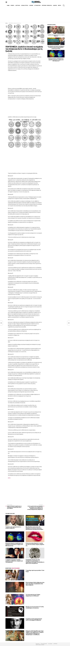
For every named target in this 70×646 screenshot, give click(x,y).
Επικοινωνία (38, 643)
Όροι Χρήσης (50, 643)
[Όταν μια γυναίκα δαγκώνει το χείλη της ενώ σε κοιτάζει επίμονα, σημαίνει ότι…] (35, 536)
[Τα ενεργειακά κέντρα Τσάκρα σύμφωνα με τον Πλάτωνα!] (14, 599)
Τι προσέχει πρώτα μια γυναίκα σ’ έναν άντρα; (35, 571)
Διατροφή (17, 5)
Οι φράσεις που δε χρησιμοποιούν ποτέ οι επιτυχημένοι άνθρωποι (34, 619)
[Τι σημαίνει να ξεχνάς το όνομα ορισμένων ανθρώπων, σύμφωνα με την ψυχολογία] (14, 553)
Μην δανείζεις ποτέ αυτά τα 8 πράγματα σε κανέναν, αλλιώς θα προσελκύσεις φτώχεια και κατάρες (34, 528)
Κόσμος (12, 5)
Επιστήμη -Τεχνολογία (47, 5)
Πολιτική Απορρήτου (44, 643)
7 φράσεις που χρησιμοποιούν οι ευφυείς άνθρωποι (13, 527)
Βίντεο (59, 5)
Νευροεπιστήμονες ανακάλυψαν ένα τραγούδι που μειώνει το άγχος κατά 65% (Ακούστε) (14, 544)
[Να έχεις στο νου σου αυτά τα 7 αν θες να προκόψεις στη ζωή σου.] (14, 611)
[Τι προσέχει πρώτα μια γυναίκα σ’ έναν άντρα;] (14, 575)
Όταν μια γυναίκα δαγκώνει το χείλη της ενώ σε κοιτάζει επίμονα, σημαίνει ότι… (35, 544)
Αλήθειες (31, 5)
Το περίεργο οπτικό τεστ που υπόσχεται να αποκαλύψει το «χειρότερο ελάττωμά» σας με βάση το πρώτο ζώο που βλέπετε (35, 561)
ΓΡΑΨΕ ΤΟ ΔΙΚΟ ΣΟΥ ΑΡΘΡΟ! (40, 644)
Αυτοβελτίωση (37, 5)
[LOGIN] (6, 2)
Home (8, 5)
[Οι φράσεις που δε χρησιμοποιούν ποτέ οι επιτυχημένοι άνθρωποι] (14, 623)
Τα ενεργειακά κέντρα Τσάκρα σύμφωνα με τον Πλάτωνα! (33, 595)
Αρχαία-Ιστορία (24, 5)
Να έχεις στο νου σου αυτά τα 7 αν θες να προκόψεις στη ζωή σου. (35, 607)
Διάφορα (55, 5)
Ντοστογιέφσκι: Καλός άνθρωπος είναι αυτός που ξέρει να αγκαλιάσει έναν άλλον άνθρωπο (35, 584)
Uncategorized (16, 568)
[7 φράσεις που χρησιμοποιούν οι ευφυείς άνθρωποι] (14, 520)
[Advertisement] (35, 14)
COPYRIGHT (55, 643)
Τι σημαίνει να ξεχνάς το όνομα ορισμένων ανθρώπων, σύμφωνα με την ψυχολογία (14, 561)
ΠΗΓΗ (9, 477)
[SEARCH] (64, 5)
